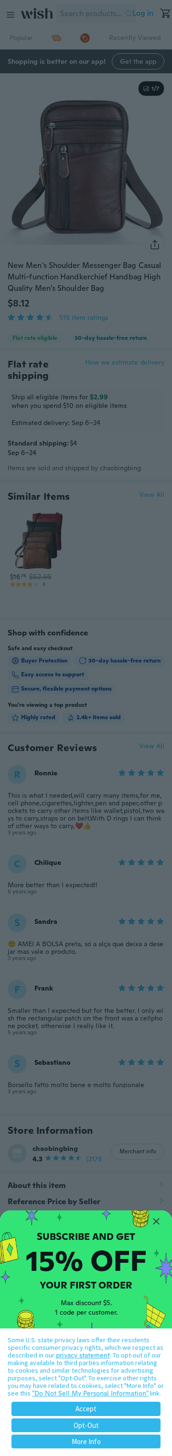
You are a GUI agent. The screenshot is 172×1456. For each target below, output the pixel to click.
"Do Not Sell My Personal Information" (90, 1393)
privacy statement (83, 1355)
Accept (86, 1408)
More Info (86, 1441)
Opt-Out (86, 1425)
